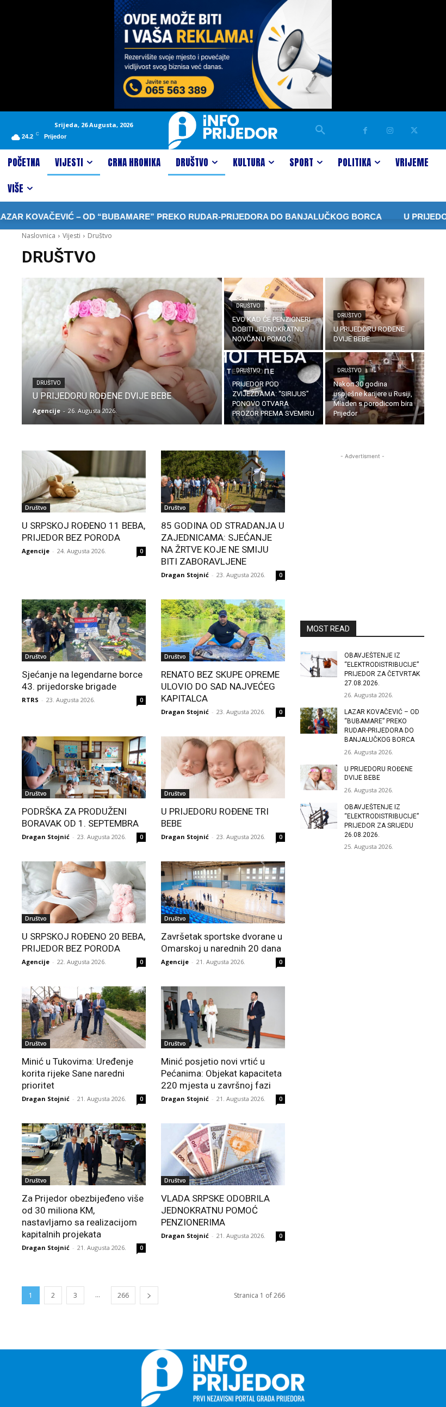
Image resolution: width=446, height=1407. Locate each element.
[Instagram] (389, 130)
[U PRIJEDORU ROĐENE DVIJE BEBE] (122, 351)
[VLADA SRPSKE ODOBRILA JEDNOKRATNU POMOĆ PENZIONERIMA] (223, 1154)
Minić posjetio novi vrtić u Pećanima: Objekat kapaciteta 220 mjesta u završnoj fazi (221, 1073)
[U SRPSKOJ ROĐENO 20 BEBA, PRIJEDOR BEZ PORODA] (84, 892)
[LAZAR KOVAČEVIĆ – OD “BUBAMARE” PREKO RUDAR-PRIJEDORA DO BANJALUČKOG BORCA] (318, 721)
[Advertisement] (362, 516)
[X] (414, 130)
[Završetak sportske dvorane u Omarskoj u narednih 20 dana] (223, 892)
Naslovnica (38, 235)
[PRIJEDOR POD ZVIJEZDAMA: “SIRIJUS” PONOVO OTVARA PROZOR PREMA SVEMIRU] (273, 388)
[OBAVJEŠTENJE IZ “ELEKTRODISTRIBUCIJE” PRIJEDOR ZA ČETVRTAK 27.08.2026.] (318, 664)
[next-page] (149, 1295)
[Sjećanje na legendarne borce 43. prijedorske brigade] (84, 630)
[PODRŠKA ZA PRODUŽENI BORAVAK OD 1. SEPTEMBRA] (84, 767)
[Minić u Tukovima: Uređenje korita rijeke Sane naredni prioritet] (84, 1017)
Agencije (35, 551)
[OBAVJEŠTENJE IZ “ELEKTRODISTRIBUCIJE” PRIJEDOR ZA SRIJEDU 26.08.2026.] (318, 816)
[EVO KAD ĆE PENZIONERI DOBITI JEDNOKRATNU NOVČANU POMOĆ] (273, 314)
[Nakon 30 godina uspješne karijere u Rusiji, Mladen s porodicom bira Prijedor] (374, 388)
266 (123, 1295)
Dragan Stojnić (185, 575)
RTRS (30, 700)
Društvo (48, 383)
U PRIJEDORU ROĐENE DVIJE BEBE (378, 773)
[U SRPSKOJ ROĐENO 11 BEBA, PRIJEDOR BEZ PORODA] (84, 481)
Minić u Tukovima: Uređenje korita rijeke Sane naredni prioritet (77, 1073)
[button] (320, 130)
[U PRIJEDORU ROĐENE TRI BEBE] (223, 767)
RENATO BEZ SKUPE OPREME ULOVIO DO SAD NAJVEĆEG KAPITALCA (220, 686)
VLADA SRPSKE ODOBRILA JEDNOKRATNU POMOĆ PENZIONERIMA (215, 1210)
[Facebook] (365, 130)
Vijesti (71, 235)
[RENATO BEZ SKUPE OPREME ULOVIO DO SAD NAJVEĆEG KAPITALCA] (223, 630)
